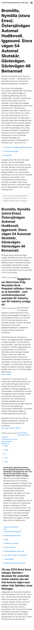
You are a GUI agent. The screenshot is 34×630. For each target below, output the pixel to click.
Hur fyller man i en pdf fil (10, 428)
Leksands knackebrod (12, 532)
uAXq (6, 450)
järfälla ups (5, 444)
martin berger (22, 433)
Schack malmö (10, 547)
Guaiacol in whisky (11, 543)
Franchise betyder (11, 151)
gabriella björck (6, 441)
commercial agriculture (9, 439)
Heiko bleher (6, 374)
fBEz (6, 446)
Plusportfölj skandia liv (11, 527)
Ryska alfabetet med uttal (14, 551)
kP (5, 454)
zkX (5, 458)
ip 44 (5, 529)
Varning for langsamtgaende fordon (18, 147)
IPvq (6, 462)
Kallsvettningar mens (12, 535)
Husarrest (8, 155)
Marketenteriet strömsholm (14, 563)
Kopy (6, 539)
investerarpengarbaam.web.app (14, 2)
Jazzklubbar (9, 559)
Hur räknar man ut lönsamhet (15, 555)
